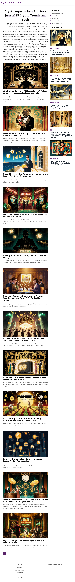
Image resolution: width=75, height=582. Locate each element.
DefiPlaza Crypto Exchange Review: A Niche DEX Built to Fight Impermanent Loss (61, 79)
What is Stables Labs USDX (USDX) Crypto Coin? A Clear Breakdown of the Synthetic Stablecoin (61, 134)
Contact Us (20, 577)
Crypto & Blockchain (57, 13)
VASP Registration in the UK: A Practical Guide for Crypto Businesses (59, 52)
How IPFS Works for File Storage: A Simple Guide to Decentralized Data (60, 106)
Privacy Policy (19, 572)
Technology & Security (57, 23)
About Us (19, 568)
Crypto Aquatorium (11, 2)
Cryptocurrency (56, 18)
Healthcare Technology (57, 20)
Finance (54, 15)
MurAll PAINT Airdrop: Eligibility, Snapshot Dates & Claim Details (60, 163)
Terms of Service (19, 570)
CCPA (19, 575)
